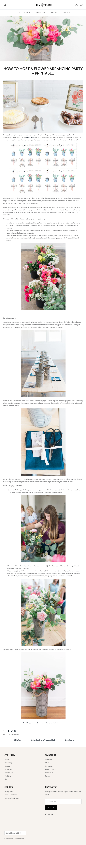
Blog (5, 779)
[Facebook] (46, 814)
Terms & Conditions (10, 795)
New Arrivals (8, 773)
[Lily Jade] (43, 4)
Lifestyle (7, 766)
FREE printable (31, 137)
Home (6, 759)
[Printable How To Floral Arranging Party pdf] (43, 194)
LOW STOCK (54, 13)
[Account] (76, 4)
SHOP (18, 13)
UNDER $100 (40, 13)
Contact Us (49, 773)
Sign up (51, 808)
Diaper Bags (8, 763)
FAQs (47, 763)
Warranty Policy (50, 769)
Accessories (8, 769)
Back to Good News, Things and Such (43, 740)
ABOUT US (66, 13)
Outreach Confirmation (12, 798)
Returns (47, 776)
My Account (49, 766)
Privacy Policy (8, 792)
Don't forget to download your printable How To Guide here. (43, 723)
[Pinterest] (52, 814)
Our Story (7, 776)
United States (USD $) (13, 833)
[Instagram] (49, 814)
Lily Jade (11, 838)
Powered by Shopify (19, 838)
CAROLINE (28, 13)
